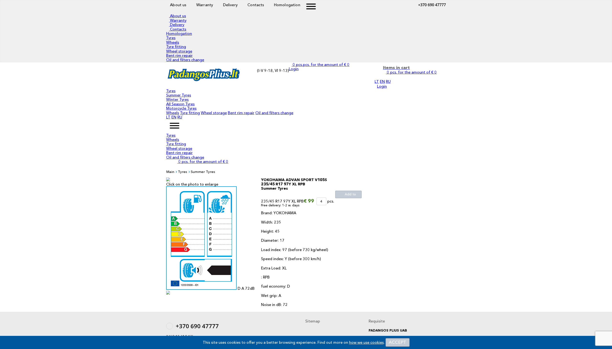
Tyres (170, 37)
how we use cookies (366, 342)
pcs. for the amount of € (203, 161)
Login (382, 86)
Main (170, 171)
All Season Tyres (180, 104)
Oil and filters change (185, 59)
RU (388, 81)
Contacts (255, 4)
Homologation (286, 4)
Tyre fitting (176, 46)
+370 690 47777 (432, 4)
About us (177, 4)
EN (382, 81)
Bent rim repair (179, 55)
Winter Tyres (177, 99)
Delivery (229, 4)
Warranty (204, 4)
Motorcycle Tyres (181, 108)
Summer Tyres (178, 95)
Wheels (172, 42)
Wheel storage (179, 51)
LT (377, 81)
